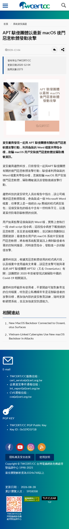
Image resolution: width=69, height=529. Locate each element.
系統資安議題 (20, 24)
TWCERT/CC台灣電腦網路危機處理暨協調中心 (14, 516)
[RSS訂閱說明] (42, 447)
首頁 (6, 24)
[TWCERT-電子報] (34, 5)
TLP (49, 502)
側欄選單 (5, 5)
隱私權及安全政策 (20, 457)
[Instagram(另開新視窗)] (31, 447)
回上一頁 (54, 49)
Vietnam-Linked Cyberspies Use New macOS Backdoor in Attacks (37, 336)
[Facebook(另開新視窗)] (9, 447)
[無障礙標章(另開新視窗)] (32, 499)
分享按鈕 (62, 49)
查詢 (63, 5)
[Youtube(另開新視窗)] (20, 447)
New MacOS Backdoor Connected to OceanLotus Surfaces (37, 325)
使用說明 (44, 457)
